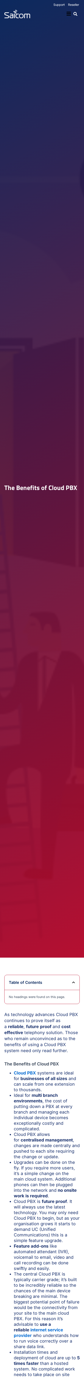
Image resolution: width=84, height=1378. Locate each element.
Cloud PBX (25, 1073)
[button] (69, 14)
